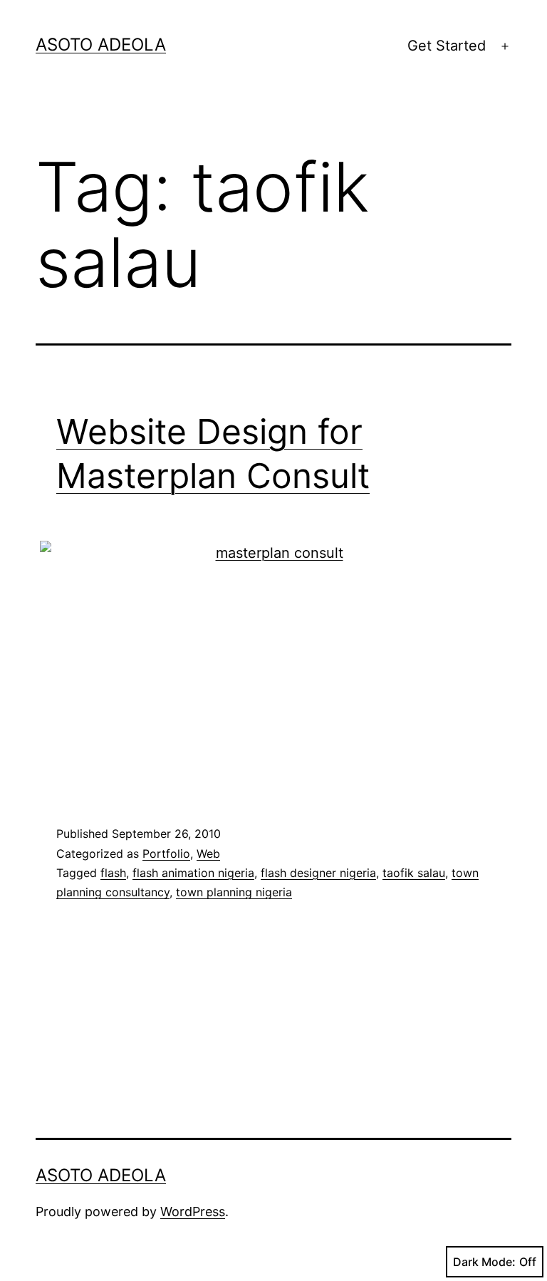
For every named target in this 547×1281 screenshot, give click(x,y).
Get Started (446, 45)
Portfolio (166, 853)
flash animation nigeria (193, 873)
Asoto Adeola (101, 44)
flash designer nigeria (318, 873)
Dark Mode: (484, 1262)
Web (208, 853)
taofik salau (413, 873)
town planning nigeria (234, 892)
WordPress (192, 1211)
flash (113, 873)
